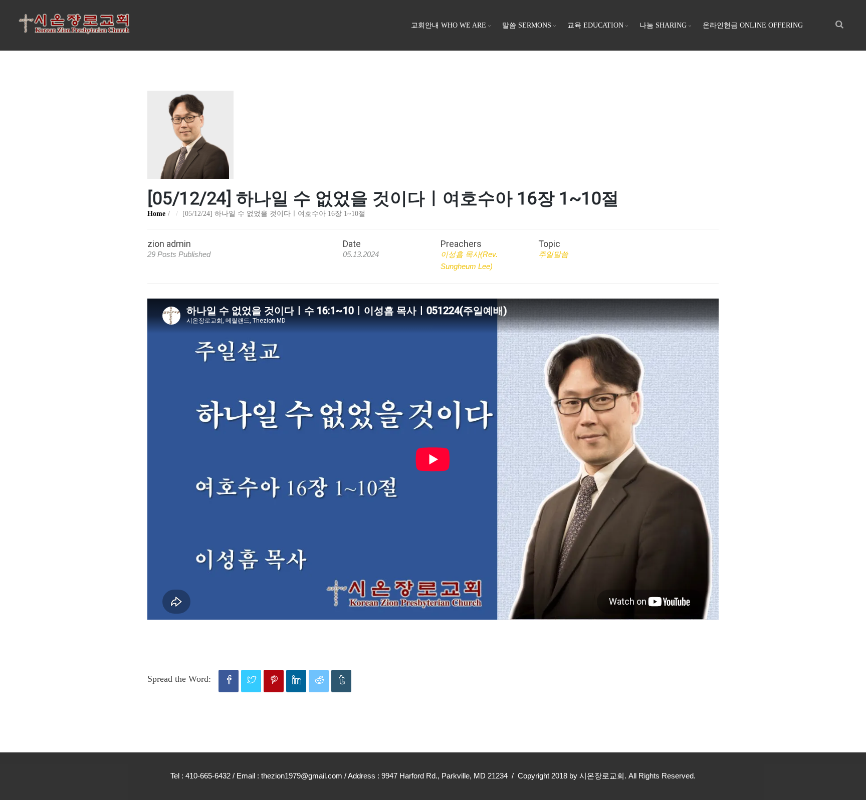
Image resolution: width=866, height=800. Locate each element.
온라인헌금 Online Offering (753, 25)
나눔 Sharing (663, 25)
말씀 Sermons (526, 25)
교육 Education (595, 25)
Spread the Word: (179, 679)
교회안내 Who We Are (448, 25)
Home (156, 213)
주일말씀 (553, 254)
